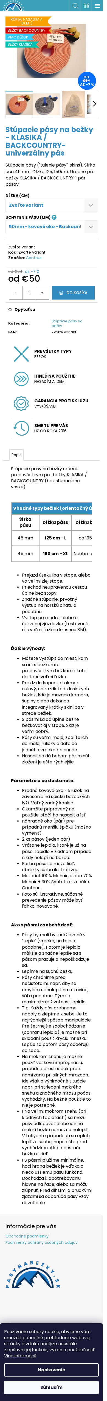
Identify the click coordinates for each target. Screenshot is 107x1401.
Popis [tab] (16, 455)
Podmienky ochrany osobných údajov (41, 1242)
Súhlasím (51, 1387)
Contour (34, 258)
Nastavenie (51, 1370)
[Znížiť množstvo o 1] (15, 292)
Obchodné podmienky (27, 1236)
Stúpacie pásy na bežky (67, 323)
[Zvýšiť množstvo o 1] (42, 292)
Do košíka (77, 292)
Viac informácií (20, 1356)
